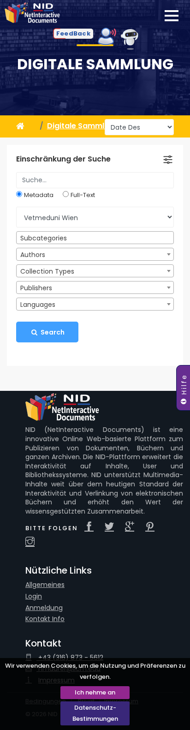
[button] (73, 34)
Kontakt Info (45, 619)
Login (33, 596)
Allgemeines (45, 584)
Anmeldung (44, 608)
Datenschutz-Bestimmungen (95, 713)
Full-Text (83, 195)
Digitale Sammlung (95, 64)
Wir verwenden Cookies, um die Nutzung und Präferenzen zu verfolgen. (95, 671)
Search (52, 332)
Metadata (38, 195)
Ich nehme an (95, 692)
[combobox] (95, 237)
